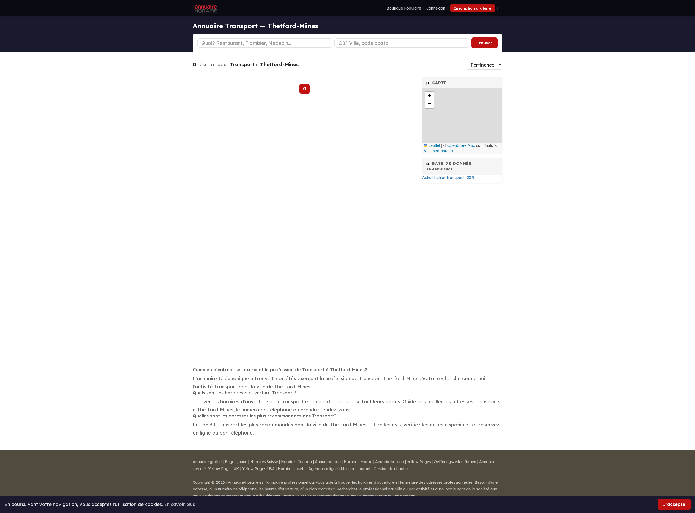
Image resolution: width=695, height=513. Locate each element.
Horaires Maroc (358, 461)
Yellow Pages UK (223, 468)
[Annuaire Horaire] (205, 8)
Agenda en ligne (323, 468)
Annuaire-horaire (438, 150)
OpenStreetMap (461, 145)
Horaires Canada (296, 461)
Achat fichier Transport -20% (448, 177)
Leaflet (433, 145)
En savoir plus (179, 504)
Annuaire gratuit (207, 461)
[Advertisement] (462, 268)
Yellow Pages (419, 461)
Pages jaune (236, 461)
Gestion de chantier (391, 468)
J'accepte (674, 504)
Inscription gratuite (472, 8)
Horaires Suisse (264, 461)
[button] (429, 96)
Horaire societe (291, 468)
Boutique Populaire (404, 8)
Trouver (484, 42)
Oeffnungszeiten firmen (455, 461)
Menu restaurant (356, 468)
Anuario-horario (389, 461)
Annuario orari (328, 461)
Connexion (435, 8)
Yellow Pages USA (258, 468)
